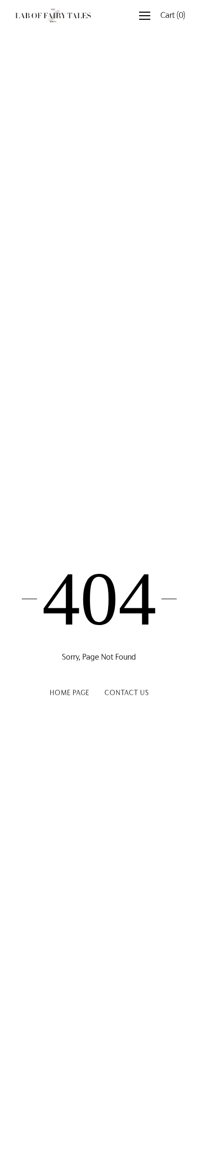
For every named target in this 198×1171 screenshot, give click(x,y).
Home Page (69, 693)
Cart (172, 15)
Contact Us (127, 693)
